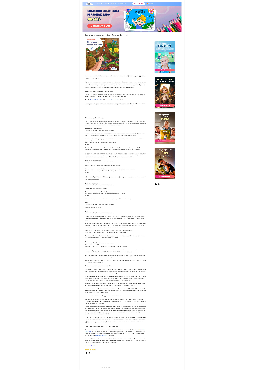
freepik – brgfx (92, 345)
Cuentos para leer (110, 3)
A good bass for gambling (114, 99)
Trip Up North (100, 99)
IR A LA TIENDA (138, 3)
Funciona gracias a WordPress (104, 367)
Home (89, 4)
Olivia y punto (122, 3)
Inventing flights (93, 99)
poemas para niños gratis (101, 335)
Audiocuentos (99, 3)
